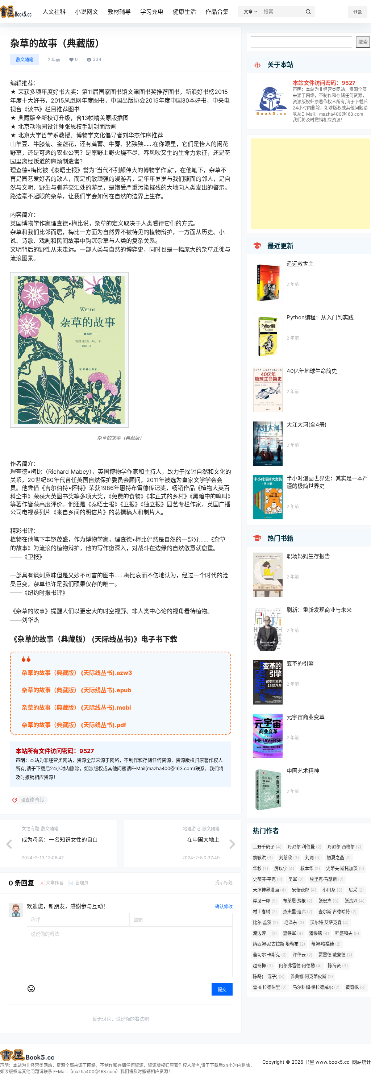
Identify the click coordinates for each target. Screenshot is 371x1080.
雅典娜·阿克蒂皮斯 (312, 976)
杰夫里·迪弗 (297, 911)
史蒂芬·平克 (267, 879)
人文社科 (54, 11)
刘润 (313, 857)
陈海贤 (338, 965)
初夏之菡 (339, 857)
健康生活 (184, 11)
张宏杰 (328, 901)
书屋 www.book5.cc (326, 1062)
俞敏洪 (263, 857)
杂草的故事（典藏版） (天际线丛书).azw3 (77, 672)
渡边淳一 (265, 933)
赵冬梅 (263, 965)
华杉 (260, 868)
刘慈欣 (289, 857)
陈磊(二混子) (268, 976)
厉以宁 (284, 868)
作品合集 (217, 11)
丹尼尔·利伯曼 (304, 847)
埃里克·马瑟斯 (326, 879)
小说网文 (86, 11)
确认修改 (224, 906)
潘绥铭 (319, 933)
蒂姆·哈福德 (326, 944)
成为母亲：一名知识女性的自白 (60, 839)
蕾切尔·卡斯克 (270, 955)
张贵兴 (354, 901)
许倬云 (302, 955)
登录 (357, 12)
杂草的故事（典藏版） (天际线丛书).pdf (74, 724)
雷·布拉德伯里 (270, 987)
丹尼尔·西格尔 (344, 847)
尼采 (356, 890)
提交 (222, 989)
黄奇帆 (356, 987)
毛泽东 (294, 922)
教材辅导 (119, 11)
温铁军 (293, 933)
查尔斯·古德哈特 (337, 911)
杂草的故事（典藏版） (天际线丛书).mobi (76, 707)
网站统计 (361, 1062)
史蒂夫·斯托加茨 (345, 868)
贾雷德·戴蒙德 (335, 955)
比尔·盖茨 (265, 922)
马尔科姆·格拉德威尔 (316, 987)
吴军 (296, 879)
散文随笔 (24, 59)
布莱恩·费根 (297, 901)
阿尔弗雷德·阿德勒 (300, 965)
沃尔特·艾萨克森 (329, 922)
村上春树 (265, 911)
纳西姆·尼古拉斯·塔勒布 (279, 944)
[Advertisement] (310, 183)
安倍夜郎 (304, 890)
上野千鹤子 (267, 847)
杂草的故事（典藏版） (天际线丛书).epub (76, 690)
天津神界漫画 (269, 890)
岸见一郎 (265, 901)
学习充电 (151, 11)
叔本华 (310, 868)
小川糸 (332, 890)
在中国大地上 (203, 839)
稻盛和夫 (347, 933)
